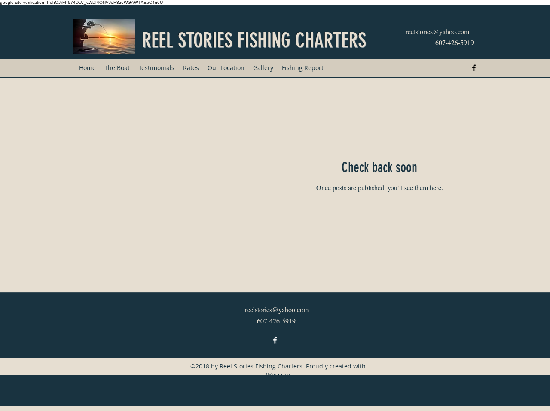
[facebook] (474, 68)
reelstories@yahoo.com (437, 31)
